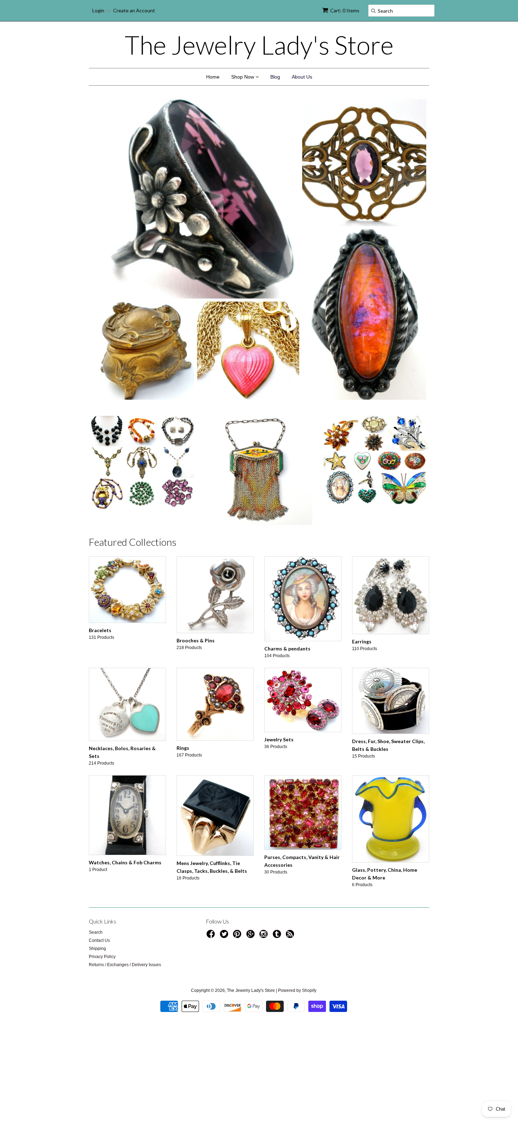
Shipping (97, 948)
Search (96, 932)
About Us (302, 77)
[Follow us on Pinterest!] (238, 936)
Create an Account (134, 10)
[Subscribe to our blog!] (291, 936)
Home (213, 77)
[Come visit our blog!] (278, 936)
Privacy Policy (102, 956)
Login (98, 10)
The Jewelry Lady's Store (259, 44)
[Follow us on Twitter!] (225, 936)
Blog (275, 77)
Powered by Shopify (297, 990)
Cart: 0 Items (344, 10)
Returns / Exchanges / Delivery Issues (125, 964)
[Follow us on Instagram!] (264, 936)
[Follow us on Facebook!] (211, 936)
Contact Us (99, 940)
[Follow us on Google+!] (251, 936)
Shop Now (243, 77)
